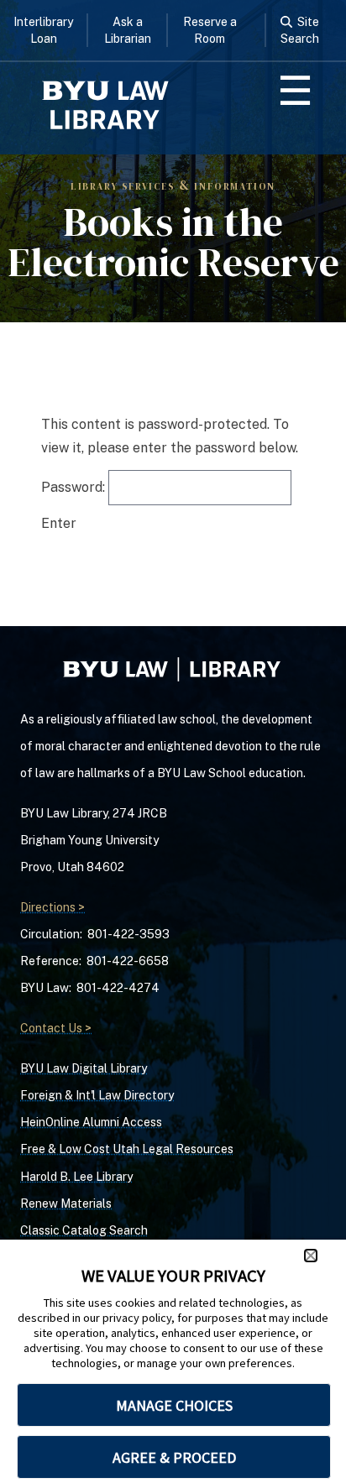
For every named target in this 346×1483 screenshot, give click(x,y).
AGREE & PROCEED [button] (174, 1457)
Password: (74, 487)
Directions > (52, 907)
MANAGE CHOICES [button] (174, 1405)
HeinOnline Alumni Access (91, 1122)
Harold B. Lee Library (76, 1176)
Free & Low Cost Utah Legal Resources (126, 1149)
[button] (311, 1255)
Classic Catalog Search (84, 1230)
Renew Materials (66, 1203)
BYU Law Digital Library (83, 1068)
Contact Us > (56, 1028)
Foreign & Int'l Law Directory (97, 1095)
